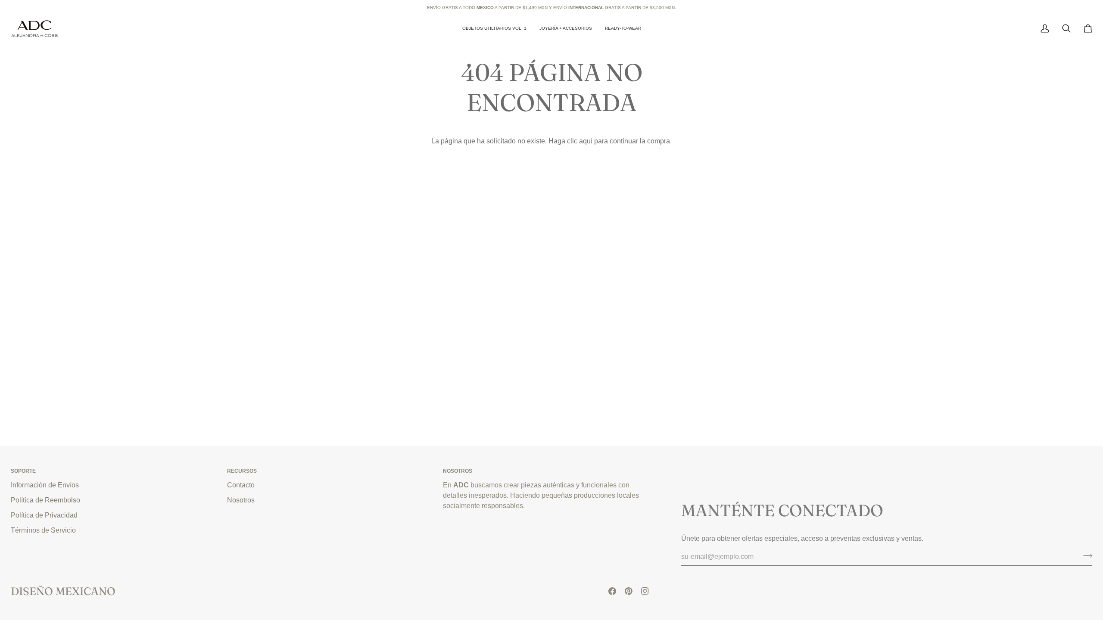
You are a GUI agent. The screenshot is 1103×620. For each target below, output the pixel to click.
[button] (565, 29)
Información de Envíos (45, 485)
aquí (585, 141)
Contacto (241, 485)
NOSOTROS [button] (457, 471)
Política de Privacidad (44, 515)
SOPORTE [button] (23, 471)
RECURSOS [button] (242, 471)
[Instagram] (645, 591)
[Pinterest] (629, 591)
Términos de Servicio (43, 530)
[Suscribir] (1085, 555)
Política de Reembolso (45, 500)
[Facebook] (612, 591)
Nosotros (241, 500)
